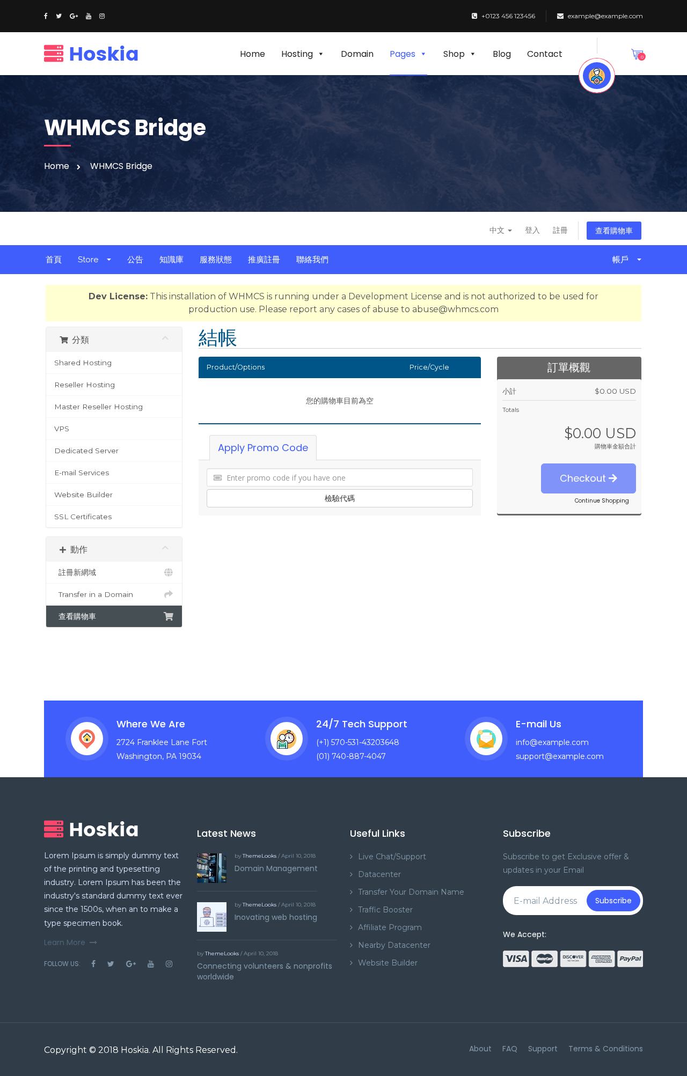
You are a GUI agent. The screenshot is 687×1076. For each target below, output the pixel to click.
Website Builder (83, 494)
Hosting (297, 54)
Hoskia (135, 1050)
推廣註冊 (264, 259)
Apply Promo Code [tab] (263, 447)
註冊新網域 (75, 572)
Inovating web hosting (276, 917)
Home (252, 54)
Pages (402, 54)
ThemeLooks (259, 855)
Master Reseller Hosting (98, 406)
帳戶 (622, 259)
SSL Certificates (83, 516)
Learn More (64, 942)
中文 (498, 230)
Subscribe (613, 900)
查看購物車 (614, 230)
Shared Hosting (83, 362)
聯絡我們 (312, 259)
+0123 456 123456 (508, 16)
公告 (135, 259)
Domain (357, 54)
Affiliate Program (390, 927)
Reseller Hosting (84, 384)
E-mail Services (81, 472)
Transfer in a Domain (93, 594)
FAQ (509, 1048)
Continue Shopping (602, 501)
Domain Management (276, 868)
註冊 (560, 230)
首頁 (54, 259)
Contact (544, 54)
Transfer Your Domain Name (411, 892)
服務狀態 (216, 259)
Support (543, 1048)
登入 (532, 230)
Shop (454, 54)
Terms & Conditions (605, 1048)
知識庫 (171, 259)
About (480, 1048)
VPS (61, 428)
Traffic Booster (385, 910)
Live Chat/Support (392, 856)
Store (90, 259)
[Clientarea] (597, 75)
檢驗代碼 (340, 498)
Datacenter (379, 874)
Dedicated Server (86, 450)
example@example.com (605, 16)
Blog (502, 54)
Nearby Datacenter (394, 945)
